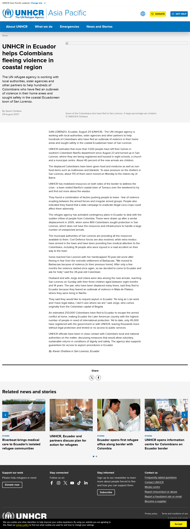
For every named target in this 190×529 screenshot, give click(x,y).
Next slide (185, 415)
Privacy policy (151, 513)
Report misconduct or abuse (161, 491)
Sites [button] (142, 13)
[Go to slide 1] (94, 457)
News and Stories (99, 26)
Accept (178, 524)
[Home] (23, 13)
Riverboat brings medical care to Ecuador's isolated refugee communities (21, 444)
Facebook (52, 483)
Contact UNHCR (154, 482)
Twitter (65, 483)
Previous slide (5, 415)
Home (5, 35)
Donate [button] (160, 14)
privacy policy (22, 525)
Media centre (152, 487)
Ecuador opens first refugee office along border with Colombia (117, 444)
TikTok (79, 483)
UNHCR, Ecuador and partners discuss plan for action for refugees (68, 440)
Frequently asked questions (161, 477)
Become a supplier (155, 501)
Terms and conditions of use (175, 513)
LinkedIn (86, 483)
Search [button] (133, 13)
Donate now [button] (12, 485)
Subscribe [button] (106, 492)
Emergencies (69, 26)
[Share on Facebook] (98, 377)
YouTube (72, 483)
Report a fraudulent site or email (163, 496)
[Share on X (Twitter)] (91, 377)
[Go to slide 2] (97, 457)
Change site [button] (36, 2)
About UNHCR (16, 26)
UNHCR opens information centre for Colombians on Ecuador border (164, 444)
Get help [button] (181, 14)
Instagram (58, 483)
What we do (44, 26)
